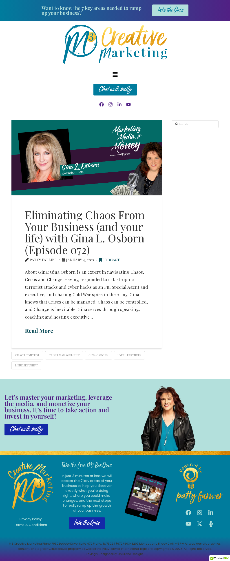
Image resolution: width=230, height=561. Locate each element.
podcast (111, 259)
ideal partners (129, 355)
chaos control (27, 355)
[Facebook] (101, 104)
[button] (115, 74)
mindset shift (26, 365)
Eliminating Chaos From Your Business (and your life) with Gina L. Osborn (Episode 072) (85, 232)
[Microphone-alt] (211, 523)
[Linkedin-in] (119, 104)
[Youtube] (128, 104)
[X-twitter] (199, 523)
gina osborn (98, 355)
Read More (39, 330)
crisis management (64, 355)
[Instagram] (110, 104)
